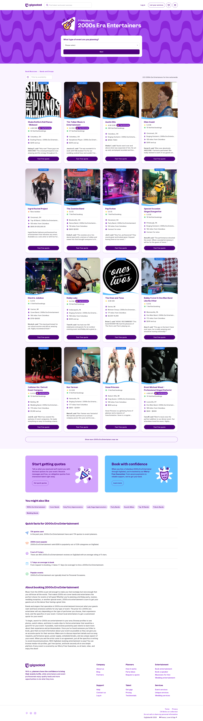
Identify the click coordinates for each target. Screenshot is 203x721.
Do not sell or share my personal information (161, 714)
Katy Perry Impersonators (73, 507)
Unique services (162, 692)
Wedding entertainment (165, 678)
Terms (167, 709)
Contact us (101, 692)
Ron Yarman (72, 387)
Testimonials (131, 695)
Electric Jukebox (36, 298)
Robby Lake (72, 298)
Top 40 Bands (143, 507)
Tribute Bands (158, 507)
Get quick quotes (40, 483)
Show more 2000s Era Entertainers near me (101, 439)
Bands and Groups (47, 71)
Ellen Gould (149, 122)
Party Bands (115, 507)
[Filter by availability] (41, 77)
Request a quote (133, 675)
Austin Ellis (110, 122)
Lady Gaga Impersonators (96, 507)
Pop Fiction (110, 209)
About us (100, 669)
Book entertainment (163, 669)
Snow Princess (112, 387)
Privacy (175, 709)
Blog (98, 672)
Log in (143, 5)
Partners (100, 675)
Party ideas (130, 672)
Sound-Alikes (129, 507)
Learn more (117, 483)
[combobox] (69, 5)
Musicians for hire (162, 675)
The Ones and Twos (114, 298)
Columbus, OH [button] (87, 20)
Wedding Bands (32, 513)
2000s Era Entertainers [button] (109, 25)
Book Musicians (31, 71)
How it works (131, 669)
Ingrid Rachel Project (38, 209)
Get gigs (129, 690)
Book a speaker (161, 672)
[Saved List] (168, 5)
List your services (156, 5)
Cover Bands (54, 507)
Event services (161, 690)
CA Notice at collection (169, 712)
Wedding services (162, 695)
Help (98, 690)
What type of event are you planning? (81, 39)
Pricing (129, 692)
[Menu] (175, 5)
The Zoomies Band (75, 209)
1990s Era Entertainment (36, 507)
